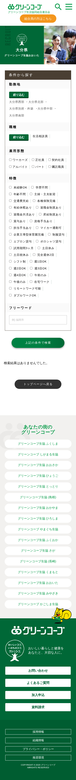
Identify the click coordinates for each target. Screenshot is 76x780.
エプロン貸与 (22, 241)
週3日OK (40, 268)
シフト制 (19, 261)
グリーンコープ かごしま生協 (38, 604)
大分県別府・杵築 (21, 108)
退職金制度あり (50, 207)
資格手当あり (42, 221)
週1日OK (40, 261)
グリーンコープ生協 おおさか (38, 465)
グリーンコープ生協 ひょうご (38, 475)
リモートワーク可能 (27, 288)
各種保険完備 (46, 200)
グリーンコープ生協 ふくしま (38, 443)
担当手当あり (22, 227)
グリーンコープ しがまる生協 (38, 454)
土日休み (47, 248)
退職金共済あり (24, 214)
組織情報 (38, 740)
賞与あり (19, 221)
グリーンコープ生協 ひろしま (38, 518)
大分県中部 (45, 108)
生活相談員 (40, 136)
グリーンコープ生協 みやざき (38, 593)
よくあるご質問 (38, 682)
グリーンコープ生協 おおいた (38, 582)
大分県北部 (36, 101)
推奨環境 (38, 757)
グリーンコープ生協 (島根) (38, 497)
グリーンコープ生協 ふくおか (38, 540)
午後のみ (19, 281)
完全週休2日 (45, 254)
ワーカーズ (20, 159)
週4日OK (19, 275)
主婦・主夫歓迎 (44, 194)
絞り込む (19, 94)
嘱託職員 (58, 166)
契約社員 (58, 159)
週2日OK (19, 268)
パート (39, 166)
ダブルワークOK (24, 295)
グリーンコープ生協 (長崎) (38, 561)
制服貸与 (58, 234)
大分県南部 (16, 115)
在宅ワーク (41, 281)
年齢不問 (19, 194)
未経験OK (20, 187)
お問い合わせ (38, 670)
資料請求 (38, 707)
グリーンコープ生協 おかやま (38, 507)
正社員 (39, 159)
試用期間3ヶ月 (23, 248)
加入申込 (38, 695)
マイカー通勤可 (50, 227)
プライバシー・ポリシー (38, 749)
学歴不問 (41, 187)
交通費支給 (21, 200)
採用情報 (38, 731)
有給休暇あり (22, 207)
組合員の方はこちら (38, 18)
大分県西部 (16, 101)
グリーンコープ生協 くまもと (38, 572)
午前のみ (40, 275)
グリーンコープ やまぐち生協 (38, 529)
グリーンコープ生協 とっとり (38, 486)
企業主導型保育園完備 (28, 234)
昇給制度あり (52, 214)
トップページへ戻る (38, 384)
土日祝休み (21, 254)
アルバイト (20, 166)
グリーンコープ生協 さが (38, 550)
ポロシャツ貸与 (50, 241)
